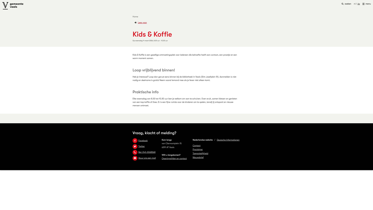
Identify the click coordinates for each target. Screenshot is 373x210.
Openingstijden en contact (174, 158)
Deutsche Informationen (228, 140)
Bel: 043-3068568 (147, 152)
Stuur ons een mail (147, 158)
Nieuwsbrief (198, 157)
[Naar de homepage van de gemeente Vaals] (13, 6)
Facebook (143, 140)
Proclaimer (198, 149)
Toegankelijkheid (200, 153)
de (358, 4)
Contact (197, 145)
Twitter (141, 146)
